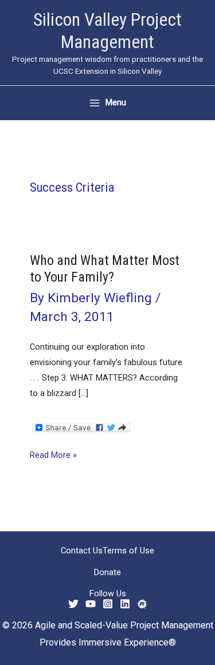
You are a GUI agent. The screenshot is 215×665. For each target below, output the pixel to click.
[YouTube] (90, 604)
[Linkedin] (125, 604)
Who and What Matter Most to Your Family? (104, 268)
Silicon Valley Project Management (107, 31)
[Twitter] (73, 604)
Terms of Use (128, 550)
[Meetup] (142, 604)
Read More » (53, 456)
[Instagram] (108, 604)
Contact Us (82, 550)
